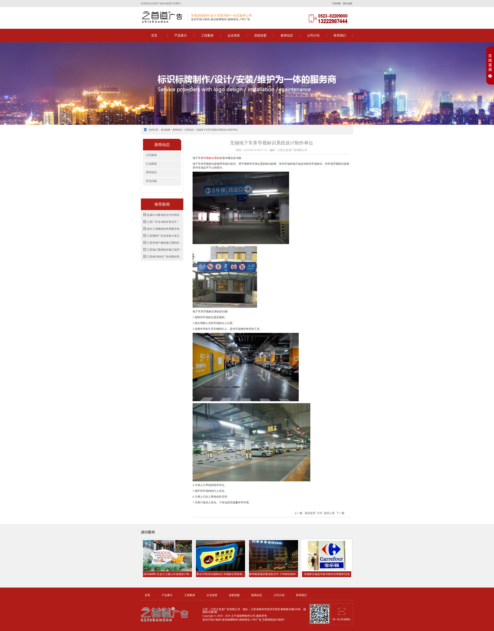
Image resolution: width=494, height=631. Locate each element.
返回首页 (310, 513)
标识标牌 (165, 129)
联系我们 (340, 35)
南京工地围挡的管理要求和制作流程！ (165, 228)
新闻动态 (287, 35)
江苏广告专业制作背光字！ (163, 222)
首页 (154, 35)
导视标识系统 (211, 158)
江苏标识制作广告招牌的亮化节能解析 (165, 256)
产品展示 (180, 35)
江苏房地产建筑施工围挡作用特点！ (165, 242)
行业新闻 (151, 163)
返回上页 (329, 513)
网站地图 (347, 3)
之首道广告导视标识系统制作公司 (163, 17)
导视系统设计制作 (273, 619)
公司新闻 (151, 155)
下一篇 (340, 513)
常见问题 (151, 181)
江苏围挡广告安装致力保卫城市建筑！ (165, 235)
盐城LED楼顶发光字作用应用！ (165, 215)
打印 (319, 513)
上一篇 (298, 513)
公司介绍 (313, 35)
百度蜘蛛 (336, 3)
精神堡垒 (244, 619)
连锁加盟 (260, 35)
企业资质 (234, 35)
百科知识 (189, 129)
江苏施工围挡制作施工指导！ (164, 249)
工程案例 (207, 35)
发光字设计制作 (211, 619)
